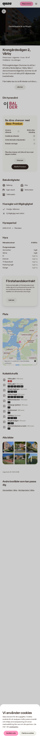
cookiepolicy (13, 727)
